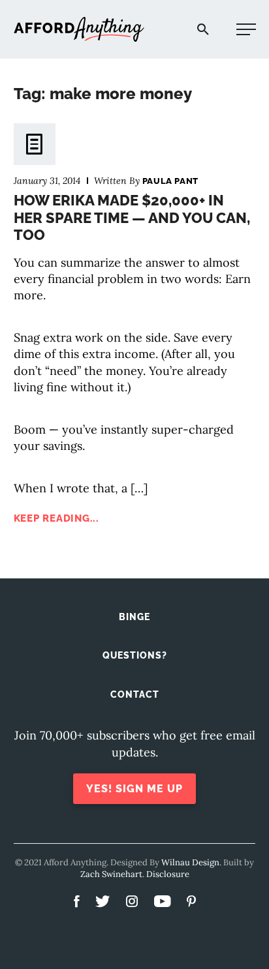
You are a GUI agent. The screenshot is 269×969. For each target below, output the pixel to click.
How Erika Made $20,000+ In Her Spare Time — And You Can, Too (132, 217)
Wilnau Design (190, 862)
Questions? (135, 655)
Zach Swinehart (111, 874)
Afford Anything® (79, 30)
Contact (134, 694)
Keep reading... (56, 518)
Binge (134, 617)
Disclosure (167, 874)
